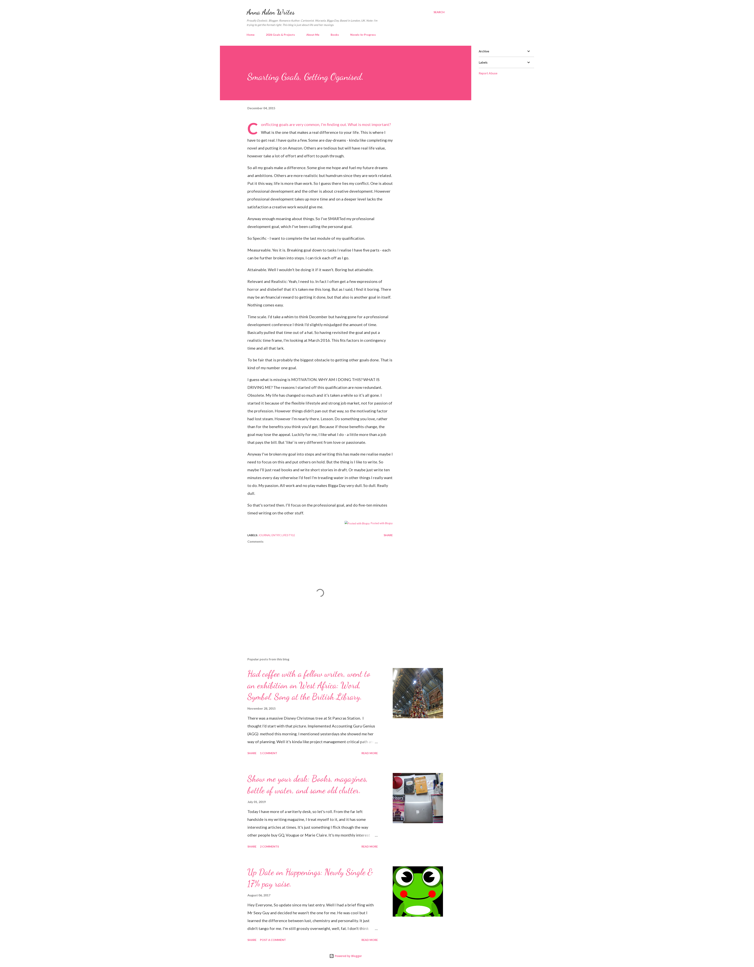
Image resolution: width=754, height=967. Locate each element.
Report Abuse (488, 73)
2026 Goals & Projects (280, 34)
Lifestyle (288, 535)
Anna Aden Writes (271, 12)
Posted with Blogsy (382, 523)
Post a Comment (273, 939)
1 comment (268, 753)
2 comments (269, 846)
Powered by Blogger (348, 956)
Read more (369, 753)
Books (335, 34)
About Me (312, 34)
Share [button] (388, 535)
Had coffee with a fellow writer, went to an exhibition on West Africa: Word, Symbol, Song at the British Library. (308, 685)
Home (250, 34)
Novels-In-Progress (363, 34)
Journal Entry (269, 535)
